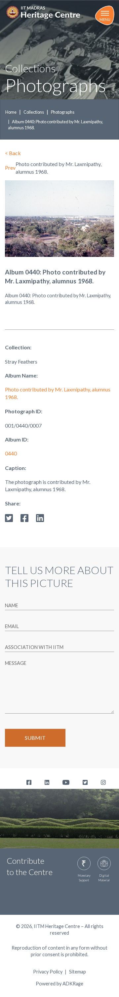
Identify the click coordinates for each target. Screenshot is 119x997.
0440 (11, 453)
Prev (10, 167)
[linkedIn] (40, 517)
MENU (104, 19)
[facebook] (24, 517)
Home (11, 112)
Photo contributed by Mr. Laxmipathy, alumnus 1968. (57, 393)
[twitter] (9, 517)
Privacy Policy (47, 971)
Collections (33, 112)
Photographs (62, 112)
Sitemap (77, 971)
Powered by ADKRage (59, 983)
